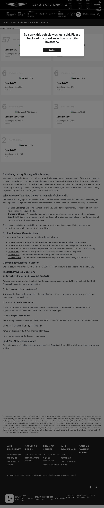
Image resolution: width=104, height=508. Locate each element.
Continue (52, 50)
